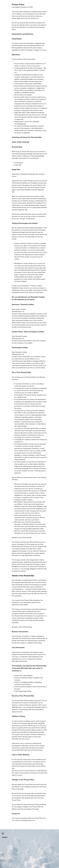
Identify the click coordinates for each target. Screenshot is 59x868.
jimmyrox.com (21, 124)
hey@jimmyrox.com (29, 820)
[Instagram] (3, 833)
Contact (4, 837)
